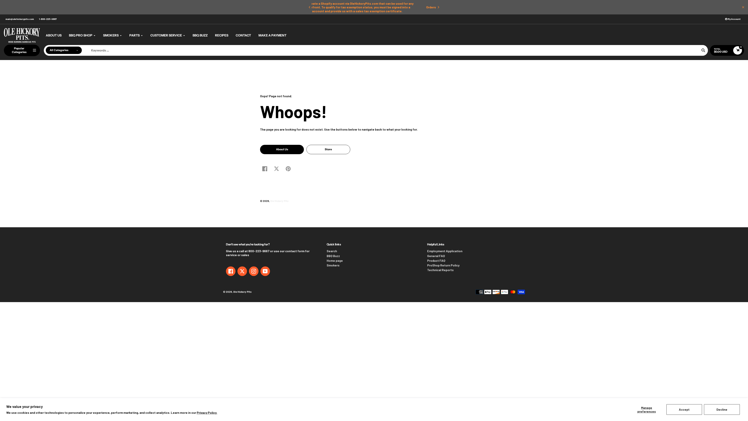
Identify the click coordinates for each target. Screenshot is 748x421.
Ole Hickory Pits (279, 201)
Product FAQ (436, 260)
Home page (335, 260)
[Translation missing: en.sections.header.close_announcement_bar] (743, 7)
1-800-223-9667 (48, 19)
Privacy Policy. (207, 412)
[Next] (438, 7)
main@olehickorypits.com (19, 19)
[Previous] (310, 7)
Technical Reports (440, 270)
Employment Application (444, 251)
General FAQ (436, 256)
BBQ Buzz (333, 256)
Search (332, 251)
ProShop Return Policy (443, 265)
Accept (684, 409)
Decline (721, 409)
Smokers (333, 265)
